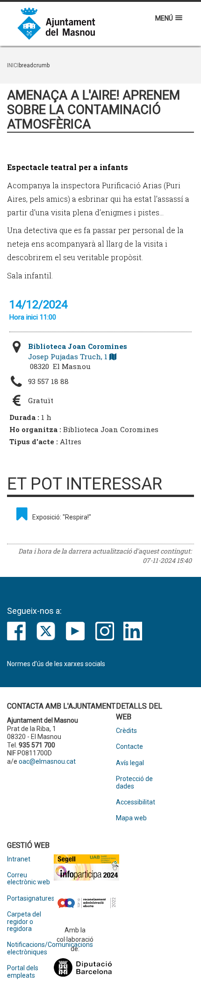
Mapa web (131, 818)
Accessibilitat (135, 802)
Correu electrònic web (28, 879)
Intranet (18, 859)
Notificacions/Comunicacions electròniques (30, 948)
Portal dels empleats (22, 972)
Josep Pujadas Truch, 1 (77, 351)
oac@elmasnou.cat (47, 761)
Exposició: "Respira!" (61, 517)
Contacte (129, 746)
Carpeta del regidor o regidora (24, 921)
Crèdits (126, 730)
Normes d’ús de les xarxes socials (56, 664)
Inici (13, 65)
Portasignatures (30, 898)
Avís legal (130, 763)
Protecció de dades (134, 782)
